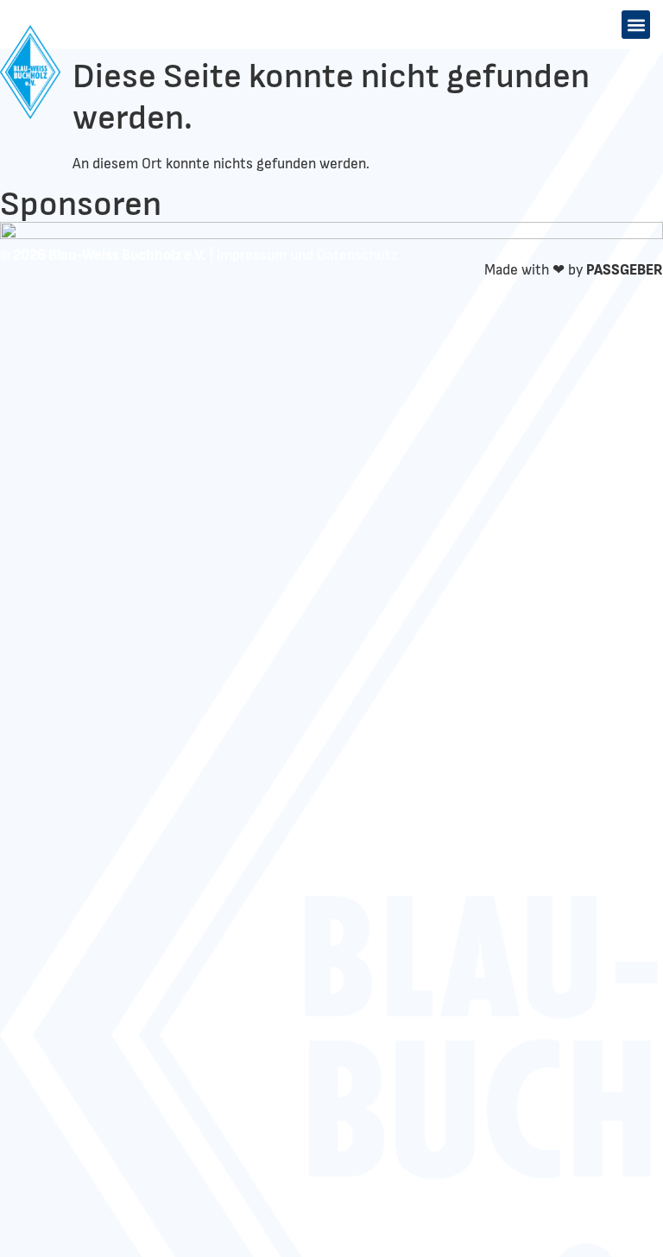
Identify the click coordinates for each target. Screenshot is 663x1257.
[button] (636, 24)
